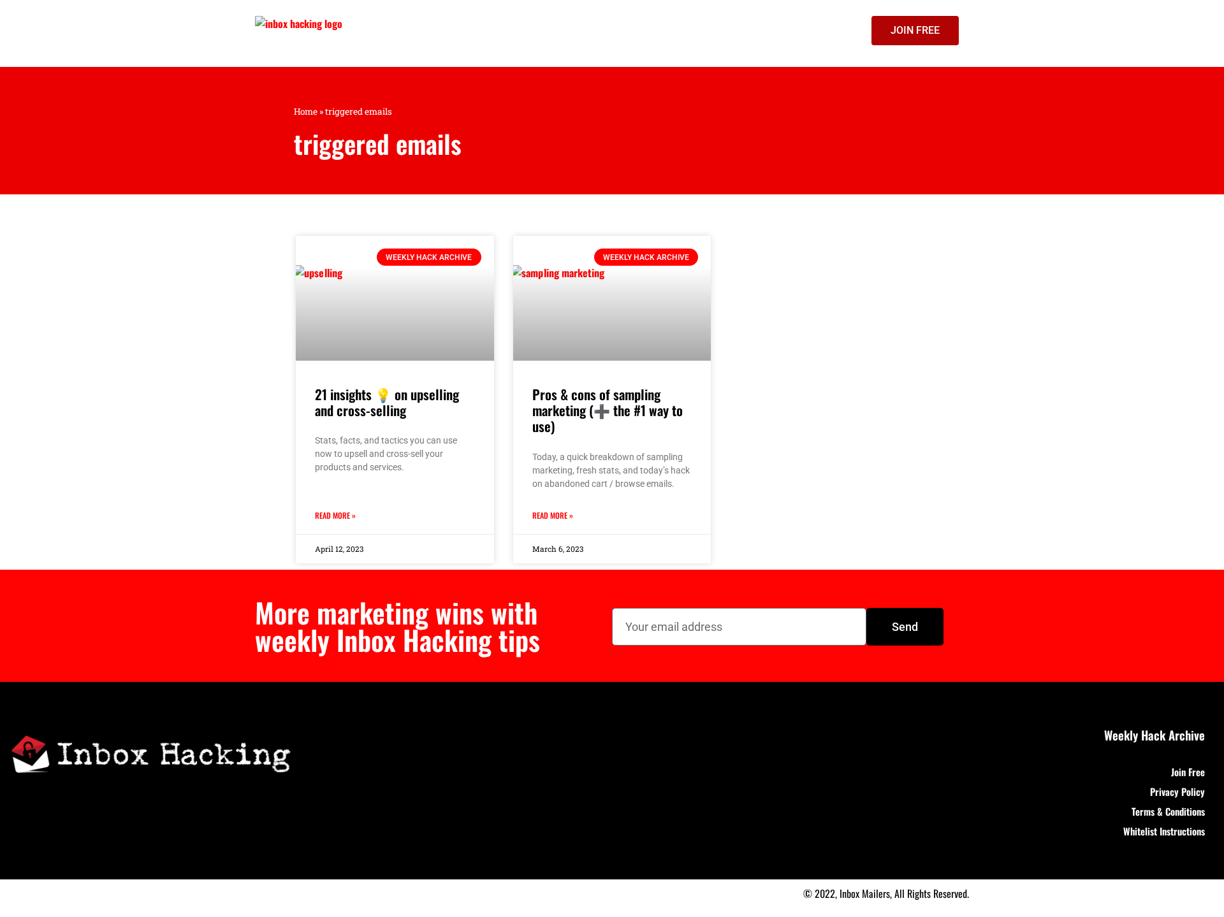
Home (305, 111)
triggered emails (378, 143)
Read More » (335, 515)
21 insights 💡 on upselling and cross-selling (387, 402)
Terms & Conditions (1168, 811)
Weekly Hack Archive (1154, 735)
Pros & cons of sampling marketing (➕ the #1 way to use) (607, 410)
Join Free (1188, 772)
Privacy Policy (1177, 791)
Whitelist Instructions (1164, 831)
